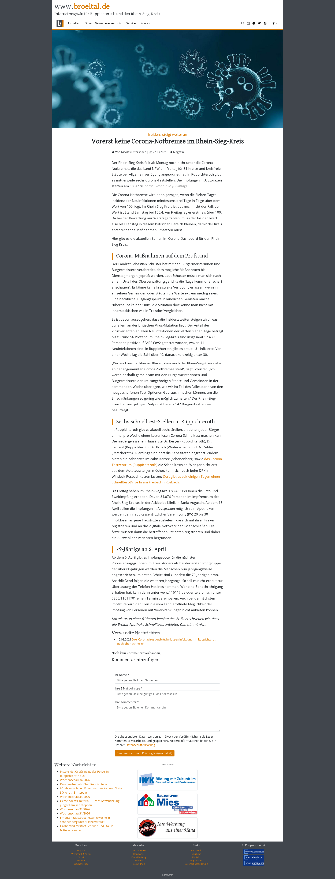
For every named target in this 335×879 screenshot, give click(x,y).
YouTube (196, 853)
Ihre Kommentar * (127, 702)
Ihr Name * (122, 675)
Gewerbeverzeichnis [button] (108, 23)
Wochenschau (81, 863)
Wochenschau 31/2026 (75, 813)
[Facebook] (265, 23)
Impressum (196, 860)
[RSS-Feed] (248, 23)
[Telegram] (254, 23)
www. (82, 6)
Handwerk (138, 853)
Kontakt (146, 23)
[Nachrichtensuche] (242, 23)
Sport (81, 857)
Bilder (88, 23)
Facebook (196, 850)
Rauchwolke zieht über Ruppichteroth (85, 784)
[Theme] (274, 23)
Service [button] (131, 23)
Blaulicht (81, 860)
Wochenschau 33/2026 (75, 797)
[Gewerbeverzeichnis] (167, 779)
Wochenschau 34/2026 (75, 780)
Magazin (81, 850)
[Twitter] (259, 23)
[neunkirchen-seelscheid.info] (253, 851)
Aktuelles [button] (74, 23)
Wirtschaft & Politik (81, 853)
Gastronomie (139, 850)
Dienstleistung (138, 857)
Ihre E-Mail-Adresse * (128, 688)
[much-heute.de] (253, 857)
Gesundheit (139, 863)
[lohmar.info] (253, 863)
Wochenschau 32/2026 (75, 809)
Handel (139, 860)
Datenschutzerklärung (140, 745)
